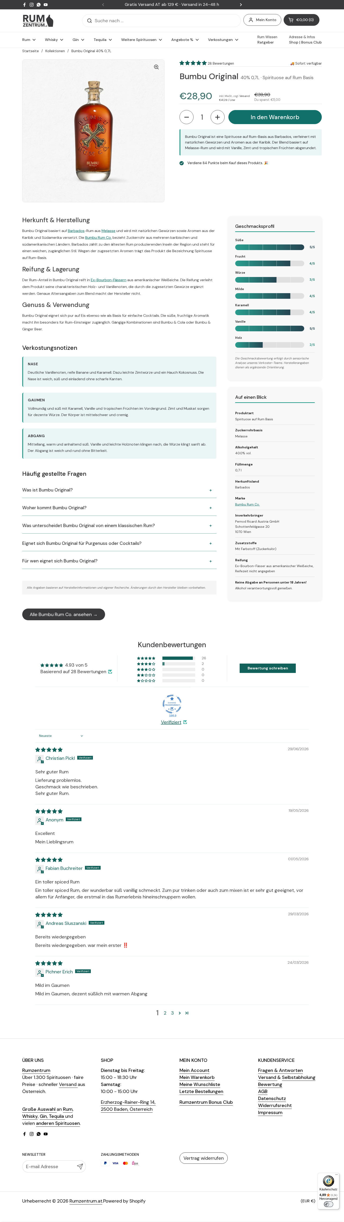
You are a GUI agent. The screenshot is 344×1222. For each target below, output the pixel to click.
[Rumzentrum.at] (38, 20)
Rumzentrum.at (86, 1201)
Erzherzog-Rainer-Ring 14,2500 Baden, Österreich (128, 1105)
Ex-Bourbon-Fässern (108, 279)
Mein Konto (266, 19)
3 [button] (172, 1013)
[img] (48, 750)
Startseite (30, 51)
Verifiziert (171, 722)
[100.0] (172, 704)
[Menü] (336, 1175)
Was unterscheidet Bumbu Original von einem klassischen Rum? (88, 525)
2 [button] (165, 1013)
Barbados (76, 230)
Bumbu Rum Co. (98, 237)
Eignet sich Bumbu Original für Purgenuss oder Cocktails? (82, 543)
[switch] (328, 1204)
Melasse (108, 230)
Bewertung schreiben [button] (268, 668)
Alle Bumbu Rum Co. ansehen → (64, 614)
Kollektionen (55, 51)
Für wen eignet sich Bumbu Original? (60, 561)
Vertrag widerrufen (203, 1158)
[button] (301, 20)
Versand (244, 95)
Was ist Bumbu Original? (47, 490)
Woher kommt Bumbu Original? (54, 508)
